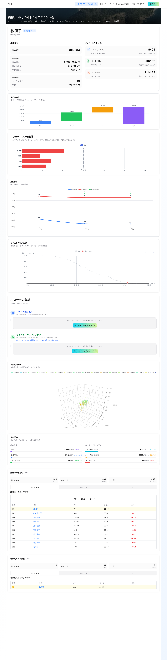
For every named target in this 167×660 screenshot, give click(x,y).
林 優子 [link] (116, 21)
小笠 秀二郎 (37, 513)
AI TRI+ (12, 4)
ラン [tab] (133, 487)
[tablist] (83, 487)
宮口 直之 (36, 530)
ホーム (10, 21)
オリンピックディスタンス (90, 21)
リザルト (107, 21)
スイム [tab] (36, 487)
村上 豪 (36, 538)
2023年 (74, 21)
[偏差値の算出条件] (35, 136)
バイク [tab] (84, 487)
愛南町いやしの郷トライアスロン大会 (54, 21)
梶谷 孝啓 (36, 543)
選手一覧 (103, 4)
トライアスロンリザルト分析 (86, 4)
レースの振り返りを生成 (86, 325)
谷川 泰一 (36, 547)
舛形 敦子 (36, 526)
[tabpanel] (83, 519)
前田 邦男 (36, 534)
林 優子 (36, 509)
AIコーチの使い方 (138, 4)
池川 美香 (36, 517)
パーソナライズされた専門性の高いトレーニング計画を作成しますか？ (38, 340)
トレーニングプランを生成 (86, 351)
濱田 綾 (36, 522)
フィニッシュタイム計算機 (119, 4)
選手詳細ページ (29, 31)
